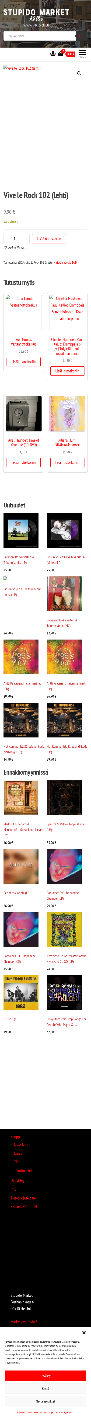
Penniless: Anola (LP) (17, 892)
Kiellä (45, 1388)
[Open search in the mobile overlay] (46, 36)
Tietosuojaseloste (23, 1198)
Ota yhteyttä (19, 1180)
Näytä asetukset (45, 1401)
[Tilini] (53, 54)
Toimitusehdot (24, 1170)
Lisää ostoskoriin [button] (23, 361)
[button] (84, 1332)
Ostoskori (21, 1144)
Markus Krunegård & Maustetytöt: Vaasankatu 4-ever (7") (23, 829)
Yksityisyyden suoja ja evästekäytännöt (53, 1412)
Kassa (18, 1153)
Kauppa (15, 1136)
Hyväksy (46, 1376)
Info (13, 1189)
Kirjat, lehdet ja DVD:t (66, 262)
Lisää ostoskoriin (49, 238)
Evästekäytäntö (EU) (24, 1206)
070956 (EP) (11, 1019)
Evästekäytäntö (24, 1412)
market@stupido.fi (24, 1322)
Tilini (17, 1161)
